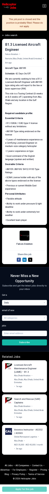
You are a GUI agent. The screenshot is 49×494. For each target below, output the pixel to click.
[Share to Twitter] (30, 260)
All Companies (22, 465)
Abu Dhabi (18, 441)
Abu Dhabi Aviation (22, 375)
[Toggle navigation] (44, 5)
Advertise (5, 470)
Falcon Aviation (11, 54)
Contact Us (37, 465)
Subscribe (24, 342)
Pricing (43, 470)
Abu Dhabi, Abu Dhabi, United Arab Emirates (29, 381)
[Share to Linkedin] (24, 260)
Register (33, 470)
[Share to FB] (19, 260)
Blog (6, 474)
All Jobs (9, 465)
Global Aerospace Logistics (25, 437)
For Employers (19, 470)
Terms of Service (36, 474)
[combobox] (24, 302)
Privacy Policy (18, 474)
